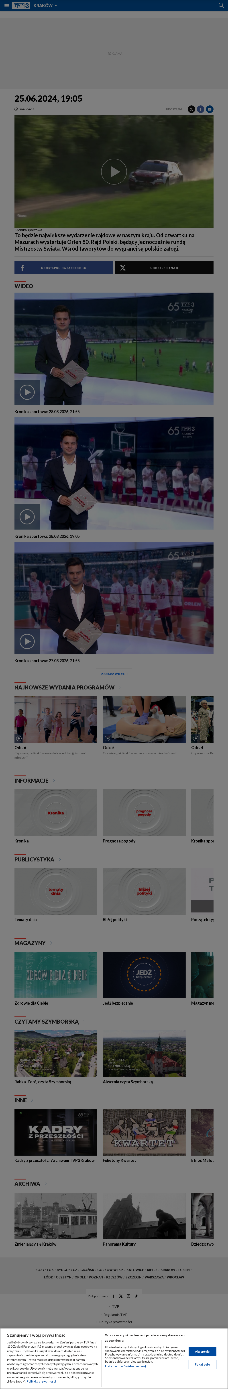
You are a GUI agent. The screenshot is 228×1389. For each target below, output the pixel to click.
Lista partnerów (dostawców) (125, 1366)
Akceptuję (202, 1351)
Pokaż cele (202, 1364)
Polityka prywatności (41, 1381)
